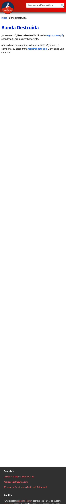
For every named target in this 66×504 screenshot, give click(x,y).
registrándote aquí (37, 49)
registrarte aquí (54, 35)
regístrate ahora (23, 500)
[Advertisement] (33, 200)
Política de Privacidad (37, 487)
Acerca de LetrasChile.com (16, 482)
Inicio (4, 18)
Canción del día (27, 476)
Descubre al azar (11, 476)
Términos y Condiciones (15, 487)
